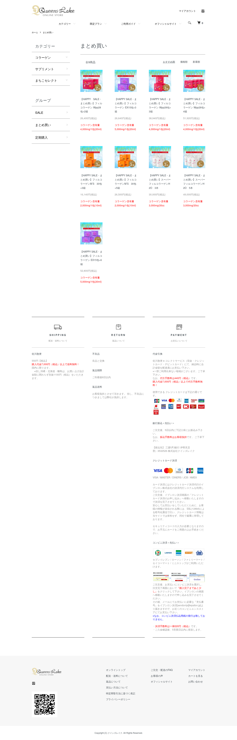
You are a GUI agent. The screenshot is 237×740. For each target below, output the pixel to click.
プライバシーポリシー (118, 699)
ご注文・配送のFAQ (162, 670)
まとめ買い (48, 32)
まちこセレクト (46, 80)
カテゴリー (65, 23)
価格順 (184, 61)
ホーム (35, 32)
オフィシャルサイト (166, 23)
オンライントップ (115, 670)
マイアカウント (187, 11)
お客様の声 (157, 675)
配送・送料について (117, 675)
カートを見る (195, 675)
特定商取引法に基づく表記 (120, 693)
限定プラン (96, 23)
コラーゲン (43, 57)
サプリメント (44, 69)
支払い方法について (117, 687)
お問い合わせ (195, 681)
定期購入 (41, 137)
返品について (113, 681)
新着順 (196, 61)
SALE (39, 112)
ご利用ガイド (128, 23)
